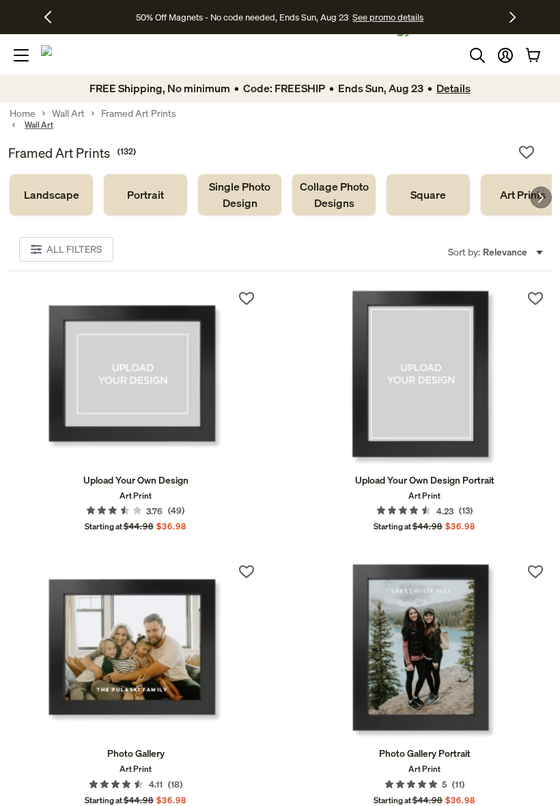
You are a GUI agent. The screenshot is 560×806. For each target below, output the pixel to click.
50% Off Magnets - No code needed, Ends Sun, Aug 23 (242, 17)
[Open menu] (21, 55)
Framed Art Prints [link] (138, 113)
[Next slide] (541, 197)
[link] (51, 194)
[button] (505, 55)
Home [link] (23, 113)
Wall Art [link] (68, 113)
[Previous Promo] (52, 17)
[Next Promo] (512, 17)
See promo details (387, 17)
